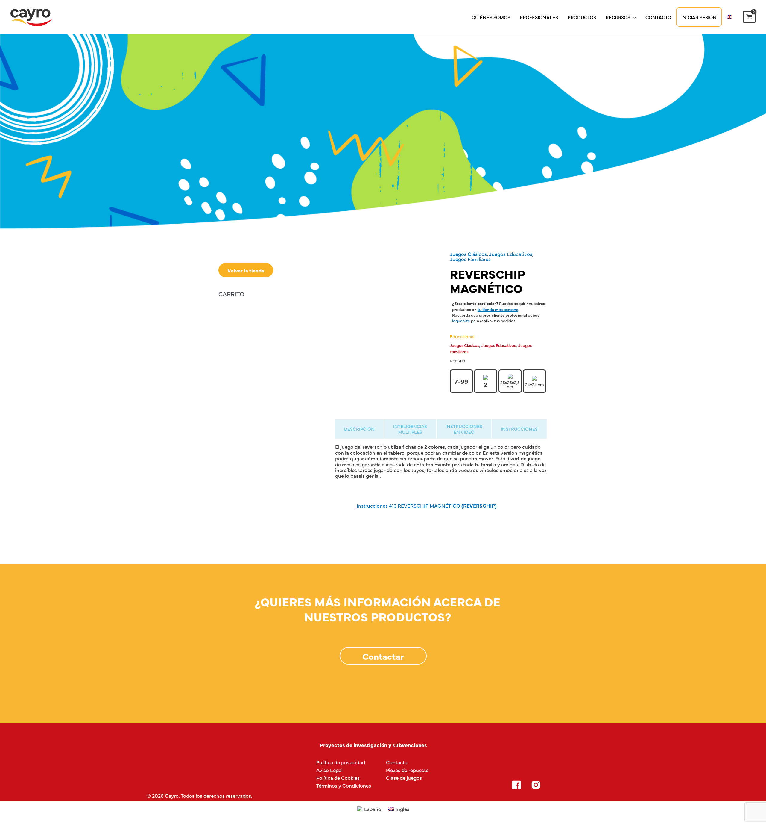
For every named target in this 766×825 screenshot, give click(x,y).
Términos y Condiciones (343, 785)
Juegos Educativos (510, 253)
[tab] (359, 429)
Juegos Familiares (470, 258)
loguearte (461, 320)
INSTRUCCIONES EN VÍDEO (464, 429)
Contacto (658, 17)
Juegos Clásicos (468, 253)
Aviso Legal (329, 769)
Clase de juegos (404, 777)
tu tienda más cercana (498, 309)
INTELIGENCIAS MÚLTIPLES (410, 429)
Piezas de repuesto (407, 769)
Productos (582, 17)
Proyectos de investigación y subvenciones (373, 745)
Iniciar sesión (699, 17)
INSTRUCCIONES (519, 429)
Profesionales (539, 17)
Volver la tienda (245, 270)
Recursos (618, 17)
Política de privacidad (340, 762)
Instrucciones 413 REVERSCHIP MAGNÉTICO (426, 505)
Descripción (359, 429)
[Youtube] (575, 785)
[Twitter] (555, 785)
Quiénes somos (491, 17)
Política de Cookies (338, 777)
